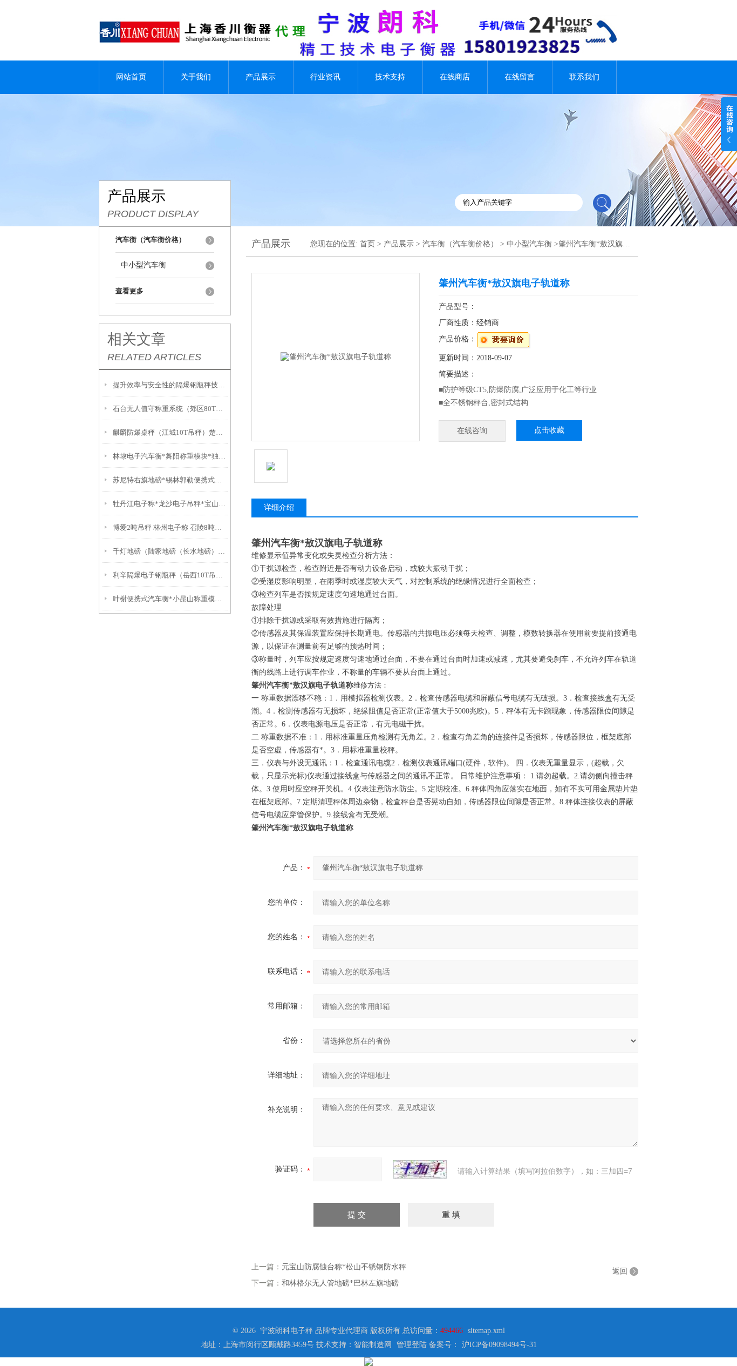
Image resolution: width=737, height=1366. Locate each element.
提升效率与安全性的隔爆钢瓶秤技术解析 (170, 385)
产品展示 (260, 77)
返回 (619, 1271)
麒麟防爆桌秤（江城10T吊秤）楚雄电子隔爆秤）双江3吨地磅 (170, 432)
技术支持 (390, 77)
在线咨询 (472, 431)
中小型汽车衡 (143, 265)
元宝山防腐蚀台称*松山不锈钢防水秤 (344, 1267)
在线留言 (519, 77)
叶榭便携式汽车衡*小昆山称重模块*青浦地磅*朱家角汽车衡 (170, 599)
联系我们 (584, 77)
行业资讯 (325, 77)
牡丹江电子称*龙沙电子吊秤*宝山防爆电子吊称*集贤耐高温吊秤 (170, 504)
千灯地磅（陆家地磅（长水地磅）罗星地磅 (170, 551)
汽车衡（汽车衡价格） (460, 244)
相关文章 (136, 339)
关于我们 (196, 77)
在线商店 (455, 77)
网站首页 (131, 77)
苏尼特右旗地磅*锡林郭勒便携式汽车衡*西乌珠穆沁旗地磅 (170, 480)
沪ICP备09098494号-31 (499, 1345)
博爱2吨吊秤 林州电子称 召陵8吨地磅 (170, 527)
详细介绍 (279, 507)
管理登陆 (412, 1345)
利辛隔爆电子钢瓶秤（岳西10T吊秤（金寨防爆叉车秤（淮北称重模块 (170, 575)
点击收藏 (549, 430)
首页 (367, 244)
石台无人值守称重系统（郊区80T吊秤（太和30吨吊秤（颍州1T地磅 (170, 409)
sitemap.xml (486, 1331)
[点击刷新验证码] (420, 1169)
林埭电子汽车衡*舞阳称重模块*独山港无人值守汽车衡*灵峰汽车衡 (170, 456)
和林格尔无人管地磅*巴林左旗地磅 (340, 1283)
